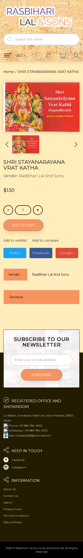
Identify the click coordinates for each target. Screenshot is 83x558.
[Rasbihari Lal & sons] (41, 16)
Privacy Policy (12, 509)
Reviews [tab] (16, 297)
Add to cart (23, 225)
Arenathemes (55, 548)
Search (7, 502)
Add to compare (45, 240)
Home (8, 72)
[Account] (76, 55)
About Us (9, 489)
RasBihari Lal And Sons (41, 176)
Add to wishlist (15, 240)
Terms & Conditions (16, 515)
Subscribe (42, 375)
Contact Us (10, 495)
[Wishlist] (34, 55)
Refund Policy (12, 522)
